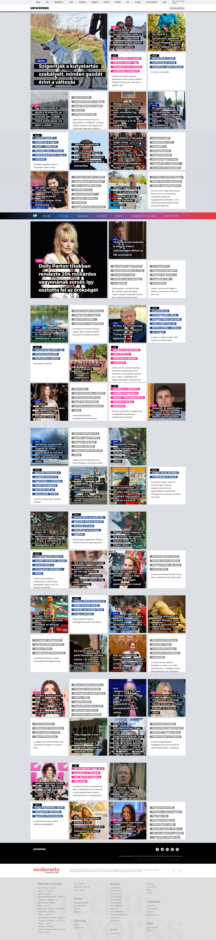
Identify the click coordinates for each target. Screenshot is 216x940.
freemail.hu (151, 906)
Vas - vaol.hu (79, 884)
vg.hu (76, 925)
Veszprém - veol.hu (82, 887)
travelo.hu (114, 909)
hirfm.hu (150, 931)
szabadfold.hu (79, 906)
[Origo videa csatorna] (172, 849)
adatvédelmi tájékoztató (127, 856)
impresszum (169, 856)
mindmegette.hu (116, 906)
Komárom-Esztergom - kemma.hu (51, 921)
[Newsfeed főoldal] (39, 849)
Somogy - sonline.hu (46, 926)
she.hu (149, 893)
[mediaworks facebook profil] (173, 870)
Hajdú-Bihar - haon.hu (47, 912)
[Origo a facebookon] (157, 849)
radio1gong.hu (152, 928)
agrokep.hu (78, 928)
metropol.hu (151, 887)
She (127, 2)
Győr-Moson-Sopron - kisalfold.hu (51, 909)
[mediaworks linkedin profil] (180, 870)
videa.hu (150, 912)
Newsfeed (82, 2)
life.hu (149, 890)
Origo (38, 2)
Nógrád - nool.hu (44, 924)
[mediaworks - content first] (46, 870)
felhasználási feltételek (144, 856)
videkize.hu (114, 918)
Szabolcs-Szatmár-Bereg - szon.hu (52, 929)
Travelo (106, 2)
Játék (164, 2)
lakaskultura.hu (116, 894)
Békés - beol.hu (44, 894)
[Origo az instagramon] (167, 849)
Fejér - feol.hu (43, 906)
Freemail (95, 2)
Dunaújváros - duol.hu (47, 903)
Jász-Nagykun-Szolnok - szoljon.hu (52, 918)
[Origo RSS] (177, 849)
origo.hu (77, 912)
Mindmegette (59, 2)
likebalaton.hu (116, 900)
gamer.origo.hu (116, 897)
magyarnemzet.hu (81, 903)
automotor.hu (115, 891)
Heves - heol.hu (44, 915)
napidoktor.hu (115, 903)
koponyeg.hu (152, 909)
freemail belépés (177, 8)
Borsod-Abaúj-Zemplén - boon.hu (51, 897)
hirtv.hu (77, 909)
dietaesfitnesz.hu (117, 912)
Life (47, 2)
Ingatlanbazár (151, 2)
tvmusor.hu (114, 921)
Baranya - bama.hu (45, 891)
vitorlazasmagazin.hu (118, 915)
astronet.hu (115, 888)
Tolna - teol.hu (43, 932)
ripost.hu (150, 884)
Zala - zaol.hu (79, 890)
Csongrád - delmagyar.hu (48, 900)
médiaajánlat (178, 856)
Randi (138, 2)
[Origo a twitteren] (162, 849)
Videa (71, 2)
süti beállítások (159, 856)
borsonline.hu (115, 933)
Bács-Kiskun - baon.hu (47, 888)
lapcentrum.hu (152, 915)
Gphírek (118, 2)
